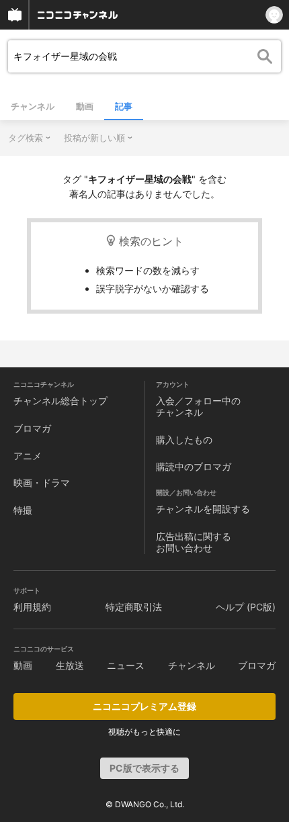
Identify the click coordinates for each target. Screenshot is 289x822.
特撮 (22, 510)
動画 (84, 106)
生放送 (70, 665)
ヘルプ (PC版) (246, 606)
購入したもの (184, 439)
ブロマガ (32, 428)
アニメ (27, 455)
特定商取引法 (134, 606)
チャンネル (32, 106)
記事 (123, 106)
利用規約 (32, 606)
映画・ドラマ (41, 482)
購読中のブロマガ (193, 466)
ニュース (125, 665)
